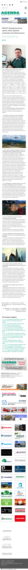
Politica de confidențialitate (7, 562)
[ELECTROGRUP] (20, 460)
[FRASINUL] (20, 444)
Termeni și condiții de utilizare (8, 560)
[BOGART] (20, 477)
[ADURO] (20, 518)
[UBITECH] (20, 436)
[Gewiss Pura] (20, 502)
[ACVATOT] (20, 485)
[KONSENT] (7, 436)
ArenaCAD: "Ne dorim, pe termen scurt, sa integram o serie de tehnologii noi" (15, 310)
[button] (23, 1)
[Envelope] (12, 5)
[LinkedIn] (4, 40)
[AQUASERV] (7, 460)
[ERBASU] (7, 518)
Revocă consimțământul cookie (9, 569)
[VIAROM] (7, 477)
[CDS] (7, 452)
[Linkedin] (4, 5)
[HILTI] (14, 410)
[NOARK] (7, 502)
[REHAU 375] (14, 395)
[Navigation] (25, 13)
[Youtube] (9, 5)
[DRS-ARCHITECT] (7, 510)
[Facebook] (2, 5)
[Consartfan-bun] (20, 494)
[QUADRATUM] (7, 469)
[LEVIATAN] (20, 452)
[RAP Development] (20, 469)
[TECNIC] (14, 20)
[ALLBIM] (14, 402)
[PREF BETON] (14, 387)
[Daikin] (7, 444)
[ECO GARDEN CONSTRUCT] (7, 494)
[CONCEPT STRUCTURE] (20, 427)
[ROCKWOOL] (7, 427)
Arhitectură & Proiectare (10, 36)
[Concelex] (14, 418)
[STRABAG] (20, 510)
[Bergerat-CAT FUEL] (7, 485)
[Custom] (7, 5)
